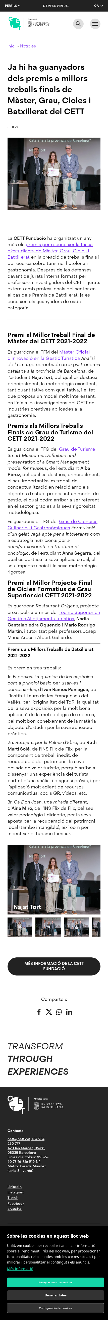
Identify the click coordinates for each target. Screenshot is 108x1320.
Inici (12, 46)
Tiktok (13, 1197)
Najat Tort (27, 907)
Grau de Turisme (77, 449)
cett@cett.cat (19, 1139)
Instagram (16, 1192)
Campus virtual (56, 6)
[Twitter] (49, 1011)
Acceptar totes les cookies (55, 1282)
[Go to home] (29, 24)
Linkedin (15, 1186)
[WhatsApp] (59, 1011)
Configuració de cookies (56, 1308)
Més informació (20, 1268)
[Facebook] (39, 1011)
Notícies (28, 46)
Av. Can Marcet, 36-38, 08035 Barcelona (26, 1150)
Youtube (15, 1209)
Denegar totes (56, 1295)
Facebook (16, 1203)
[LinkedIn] (69, 1011)
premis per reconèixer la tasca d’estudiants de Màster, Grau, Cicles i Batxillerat (50, 251)
